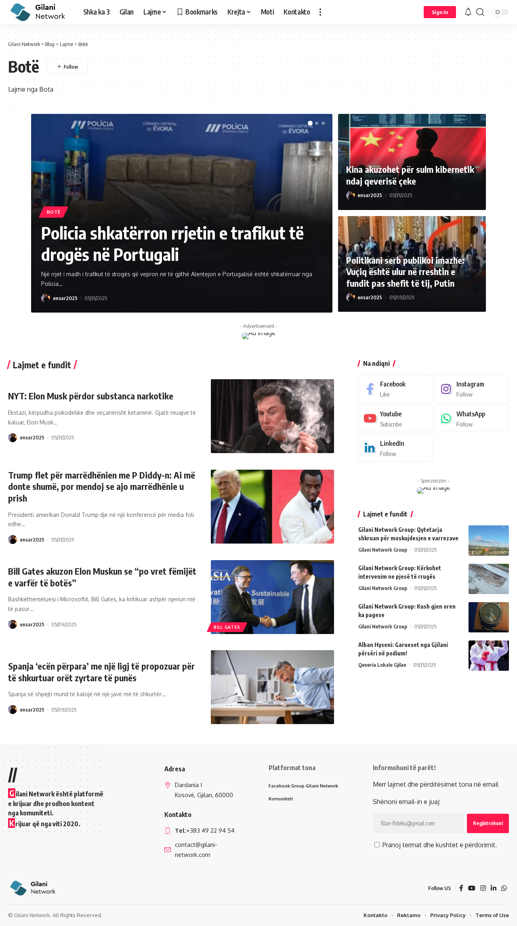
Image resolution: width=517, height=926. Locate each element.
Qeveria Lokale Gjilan (382, 664)
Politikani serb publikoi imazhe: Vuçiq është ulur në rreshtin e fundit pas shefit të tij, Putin (405, 271)
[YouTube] (471, 888)
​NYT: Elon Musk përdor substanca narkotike (90, 395)
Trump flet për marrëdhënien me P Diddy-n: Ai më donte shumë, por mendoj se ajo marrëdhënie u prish (101, 486)
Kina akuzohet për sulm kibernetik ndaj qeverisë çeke (410, 175)
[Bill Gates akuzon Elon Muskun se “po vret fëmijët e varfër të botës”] (272, 597)
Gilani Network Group (382, 549)
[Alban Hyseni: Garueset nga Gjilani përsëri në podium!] (489, 655)
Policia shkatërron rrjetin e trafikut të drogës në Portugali (172, 243)
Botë (54, 212)
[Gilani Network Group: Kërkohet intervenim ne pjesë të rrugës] (489, 579)
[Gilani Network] (39, 12)
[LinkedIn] (395, 448)
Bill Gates (227, 627)
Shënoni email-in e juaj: (406, 802)
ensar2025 (65, 298)
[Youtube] (395, 419)
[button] (320, 12)
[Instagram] (472, 389)
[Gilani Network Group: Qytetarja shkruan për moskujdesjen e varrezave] (489, 540)
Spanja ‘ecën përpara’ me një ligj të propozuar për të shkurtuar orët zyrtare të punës (101, 671)
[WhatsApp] (472, 419)
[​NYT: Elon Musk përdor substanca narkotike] (272, 416)
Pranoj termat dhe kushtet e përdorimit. (439, 845)
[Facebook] (395, 389)
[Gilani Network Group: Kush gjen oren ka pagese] (489, 617)
